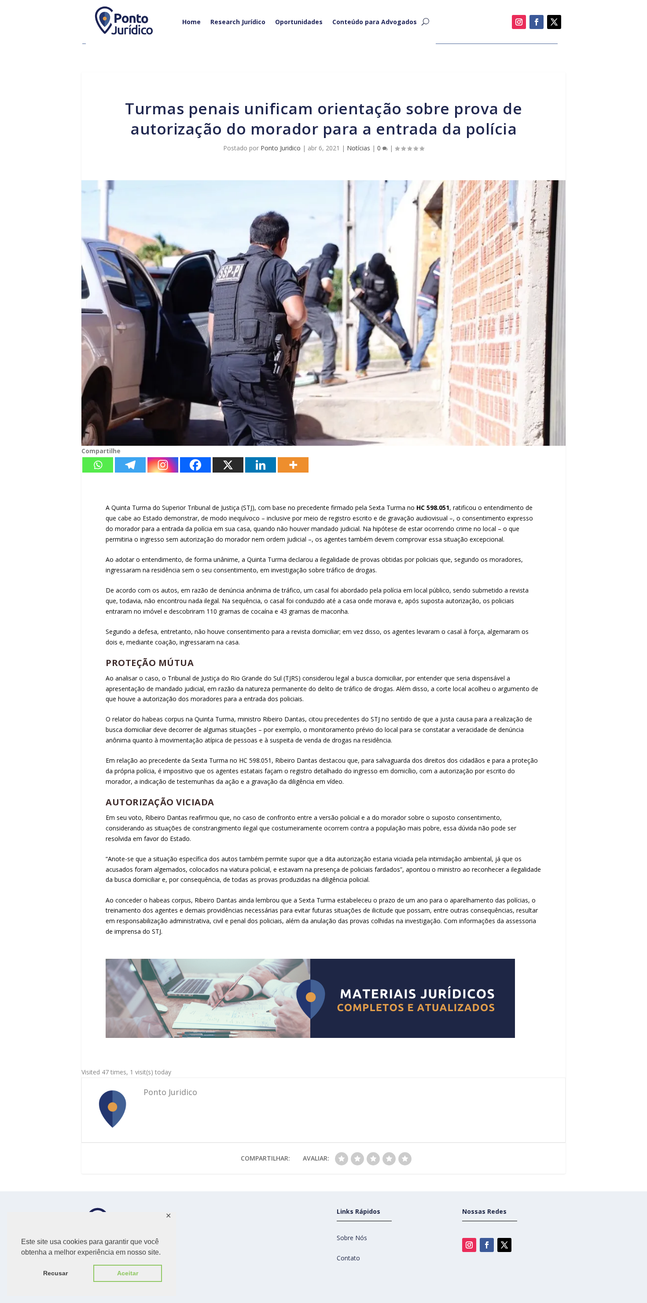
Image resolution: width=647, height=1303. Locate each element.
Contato (348, 1258)
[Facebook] (195, 465)
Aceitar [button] (127, 1273)
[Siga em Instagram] (519, 22)
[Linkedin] (260, 465)
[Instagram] (162, 465)
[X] (228, 465)
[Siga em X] (554, 22)
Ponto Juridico (281, 148)
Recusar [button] (55, 1273)
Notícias (358, 148)
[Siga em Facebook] (536, 22)
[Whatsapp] (97, 465)
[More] (293, 465)
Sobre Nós (352, 1238)
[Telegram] (130, 465)
